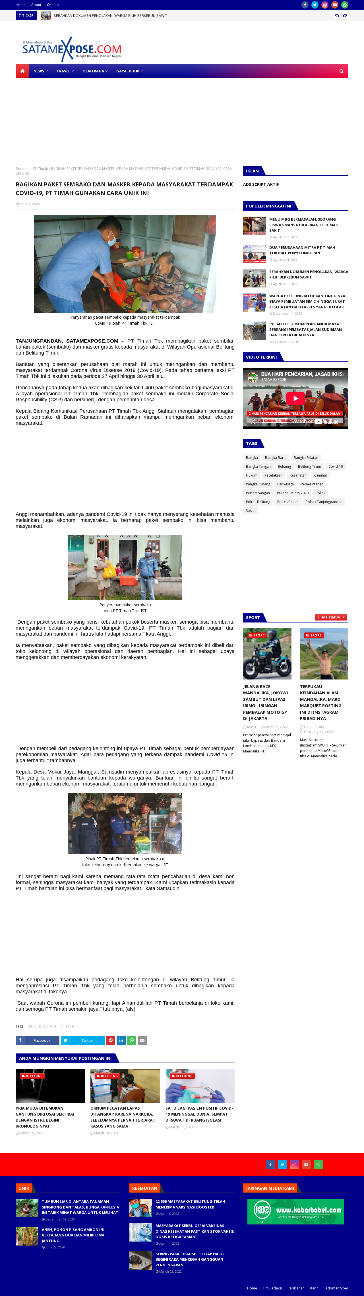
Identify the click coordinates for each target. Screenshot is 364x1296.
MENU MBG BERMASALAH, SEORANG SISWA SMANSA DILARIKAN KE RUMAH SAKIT (303, 225)
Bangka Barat (276, 457)
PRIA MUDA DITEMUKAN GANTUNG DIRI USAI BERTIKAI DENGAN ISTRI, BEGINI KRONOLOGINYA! (45, 1117)
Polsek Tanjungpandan (324, 501)
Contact (53, 4)
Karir (314, 1288)
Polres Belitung (258, 501)
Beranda (23, 168)
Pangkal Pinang (258, 484)
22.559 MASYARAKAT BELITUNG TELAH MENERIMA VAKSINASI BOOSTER (190, 1204)
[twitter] (314, 5)
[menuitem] (22, 71)
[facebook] (305, 5)
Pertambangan (258, 493)
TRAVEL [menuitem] (63, 71)
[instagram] (324, 5)
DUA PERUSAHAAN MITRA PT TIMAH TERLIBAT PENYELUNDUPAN (302, 250)
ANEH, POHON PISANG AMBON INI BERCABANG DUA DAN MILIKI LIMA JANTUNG (73, 1235)
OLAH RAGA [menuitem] (93, 71)
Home (21, 4)
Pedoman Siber (336, 1288)
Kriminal (320, 475)
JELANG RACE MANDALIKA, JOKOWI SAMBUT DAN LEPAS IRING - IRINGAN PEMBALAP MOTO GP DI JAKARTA (265, 702)
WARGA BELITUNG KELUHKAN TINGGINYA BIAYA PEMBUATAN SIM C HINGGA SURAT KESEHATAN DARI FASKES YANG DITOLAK (307, 301)
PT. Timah (40, 168)
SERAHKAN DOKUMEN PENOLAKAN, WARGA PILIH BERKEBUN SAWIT (110, 15)
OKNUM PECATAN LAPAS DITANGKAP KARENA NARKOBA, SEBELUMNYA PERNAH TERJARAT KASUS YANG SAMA (123, 1117)
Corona (50, 1026)
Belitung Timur (309, 466)
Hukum (251, 475)
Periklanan (296, 1288)
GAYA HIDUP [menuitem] (127, 71)
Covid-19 (335, 466)
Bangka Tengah (258, 466)
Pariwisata (285, 484)
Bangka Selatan (306, 457)
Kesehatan (298, 475)
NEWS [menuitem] (39, 71)
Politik (320, 493)
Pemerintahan (312, 484)
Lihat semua (329, 617)
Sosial (250, 510)
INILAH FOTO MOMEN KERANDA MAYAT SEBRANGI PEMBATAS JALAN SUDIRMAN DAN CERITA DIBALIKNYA (305, 329)
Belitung (34, 1026)
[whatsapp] (344, 5)
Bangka (252, 457)
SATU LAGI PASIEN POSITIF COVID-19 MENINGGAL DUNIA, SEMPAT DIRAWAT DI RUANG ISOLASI (199, 1114)
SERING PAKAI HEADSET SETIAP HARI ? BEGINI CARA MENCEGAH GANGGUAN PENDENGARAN (190, 1259)
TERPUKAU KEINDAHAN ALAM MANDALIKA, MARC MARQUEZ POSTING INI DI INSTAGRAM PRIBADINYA (321, 702)
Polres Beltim (288, 501)
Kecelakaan (273, 475)
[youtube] (334, 5)
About (36, 4)
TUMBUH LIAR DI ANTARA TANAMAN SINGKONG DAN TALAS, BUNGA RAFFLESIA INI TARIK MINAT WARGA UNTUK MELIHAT (80, 1207)
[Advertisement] (170, 118)
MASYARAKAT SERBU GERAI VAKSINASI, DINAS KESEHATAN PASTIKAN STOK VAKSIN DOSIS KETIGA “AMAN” (195, 1231)
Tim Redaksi (272, 1288)
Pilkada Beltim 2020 (293, 493)
